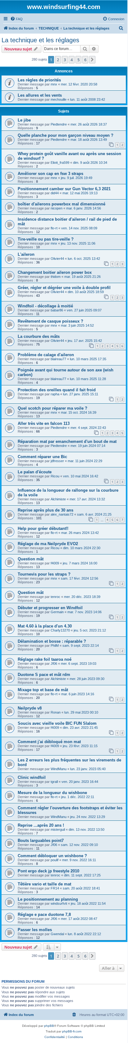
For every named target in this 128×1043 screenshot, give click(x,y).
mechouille (58, 99)
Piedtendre (59, 124)
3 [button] (65, 59)
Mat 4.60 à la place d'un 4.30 (45, 626)
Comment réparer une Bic (42, 456)
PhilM (55, 645)
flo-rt (54, 228)
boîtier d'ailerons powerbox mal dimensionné (61, 204)
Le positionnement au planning (48, 899)
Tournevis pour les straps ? (44, 574)
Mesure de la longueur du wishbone (52, 792)
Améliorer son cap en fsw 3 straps (50, 173)
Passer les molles (35, 929)
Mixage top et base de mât (43, 689)
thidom (56, 276)
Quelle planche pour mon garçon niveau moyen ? (65, 135)
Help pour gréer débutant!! (43, 528)
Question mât (30, 559)
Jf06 (54, 663)
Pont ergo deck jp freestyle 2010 (48, 871)
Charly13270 (60, 630)
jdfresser (57, 461)
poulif (54, 860)
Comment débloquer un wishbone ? (52, 855)
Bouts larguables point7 (41, 840)
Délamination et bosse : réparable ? (52, 641)
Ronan (56, 712)
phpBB (49, 1025)
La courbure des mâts (39, 336)
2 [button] (58, 59)
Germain (57, 612)
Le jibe (24, 120)
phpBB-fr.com (71, 1031)
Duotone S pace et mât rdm (44, 674)
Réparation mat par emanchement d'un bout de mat (67, 441)
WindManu (58, 769)
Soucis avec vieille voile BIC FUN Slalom (57, 723)
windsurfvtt (59, 903)
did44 (55, 193)
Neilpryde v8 (30, 708)
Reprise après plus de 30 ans (45, 510)
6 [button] (85, 59)
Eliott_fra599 (60, 162)
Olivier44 (57, 258)
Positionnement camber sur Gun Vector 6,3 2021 (64, 188)
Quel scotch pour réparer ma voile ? (52, 408)
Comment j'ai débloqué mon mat (49, 741)
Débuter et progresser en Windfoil (50, 607)
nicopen (56, 208)
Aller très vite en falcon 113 (44, 423)
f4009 (55, 563)
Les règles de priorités (39, 80)
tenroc (55, 597)
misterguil (58, 829)
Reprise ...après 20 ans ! (41, 825)
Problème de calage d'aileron (46, 354)
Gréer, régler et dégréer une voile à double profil (64, 287)
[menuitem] (16, 19)
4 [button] (72, 59)
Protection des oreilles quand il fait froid (57, 390)
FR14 (55, 888)
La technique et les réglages (40, 40)
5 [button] (78, 59)
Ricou (55, 476)
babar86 (57, 310)
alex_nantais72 (62, 514)
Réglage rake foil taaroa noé (44, 659)
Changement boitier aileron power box (55, 272)
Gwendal (57, 934)
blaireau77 (58, 359)
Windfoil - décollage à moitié (45, 306)
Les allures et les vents (40, 95)
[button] (92, 59)
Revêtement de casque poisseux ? (50, 321)
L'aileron (26, 254)
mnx (54, 84)
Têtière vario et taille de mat (44, 884)
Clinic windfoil (32, 777)
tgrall (54, 781)
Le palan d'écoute (35, 472)
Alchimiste (58, 499)
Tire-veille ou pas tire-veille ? (46, 239)
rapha (55, 394)
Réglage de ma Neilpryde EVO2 (48, 543)
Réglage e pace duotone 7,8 (44, 914)
